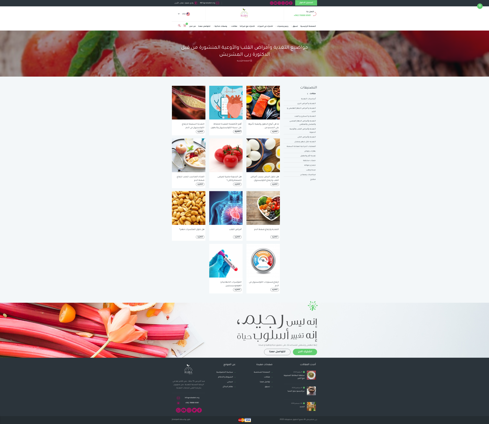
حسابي (230, 382)
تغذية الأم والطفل (308, 156)
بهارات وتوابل (310, 151)
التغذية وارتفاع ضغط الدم (266, 229)
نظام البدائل (228, 387)
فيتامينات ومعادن (308, 175)
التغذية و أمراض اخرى (306, 104)
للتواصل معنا (204, 26)
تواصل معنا (265, 382)
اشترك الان (305, 351)
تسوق (295, 26)
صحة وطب (311, 170)
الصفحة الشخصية (262, 372)
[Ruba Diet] (244, 14)
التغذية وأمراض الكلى (306, 137)
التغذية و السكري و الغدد (305, 116)
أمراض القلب (235, 229)
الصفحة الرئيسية (308, 26)
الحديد (302, 407)
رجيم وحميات (282, 26)
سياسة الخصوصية (224, 372)
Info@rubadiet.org (192, 398)
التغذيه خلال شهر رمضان (305, 142)
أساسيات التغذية (308, 99)
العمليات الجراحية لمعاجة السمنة (301, 147)
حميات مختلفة (309, 161)
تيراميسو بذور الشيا (296, 391)
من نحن (192, 26)
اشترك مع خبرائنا (247, 26)
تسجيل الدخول (306, 3)
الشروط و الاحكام (225, 377)
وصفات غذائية (221, 26)
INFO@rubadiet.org (207, 3)
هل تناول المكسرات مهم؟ (191, 229)
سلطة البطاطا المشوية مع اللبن (294, 377)
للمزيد (274, 132)
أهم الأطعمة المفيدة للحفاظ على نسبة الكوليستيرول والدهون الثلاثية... (226, 127)
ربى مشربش (311, 420)
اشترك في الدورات (265, 26)
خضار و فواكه (310, 165)
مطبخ (313, 180)
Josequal (175, 420)
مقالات (234, 26)
